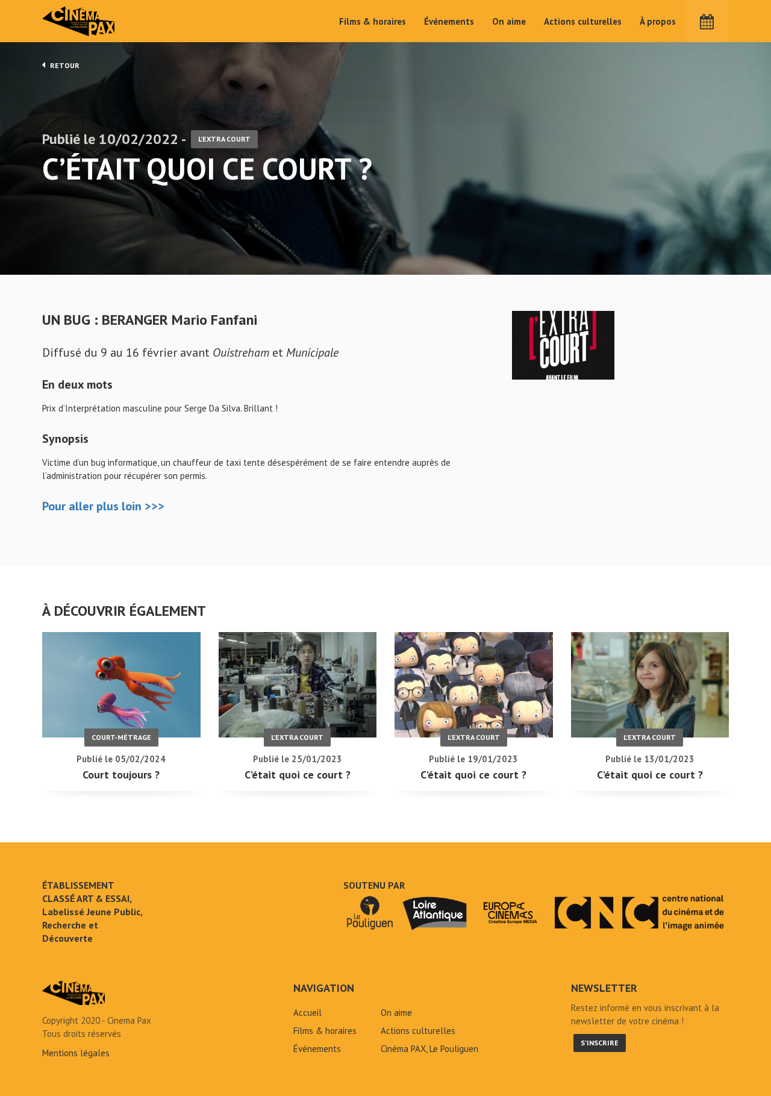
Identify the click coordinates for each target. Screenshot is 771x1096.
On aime (509, 21)
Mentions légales (76, 1053)
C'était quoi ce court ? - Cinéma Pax (73, 993)
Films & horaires (372, 21)
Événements (449, 21)
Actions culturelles (583, 21)
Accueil (307, 1012)
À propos (658, 21)
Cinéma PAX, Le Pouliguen (429, 1048)
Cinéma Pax (79, 21)
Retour (64, 65)
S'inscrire (600, 1042)
